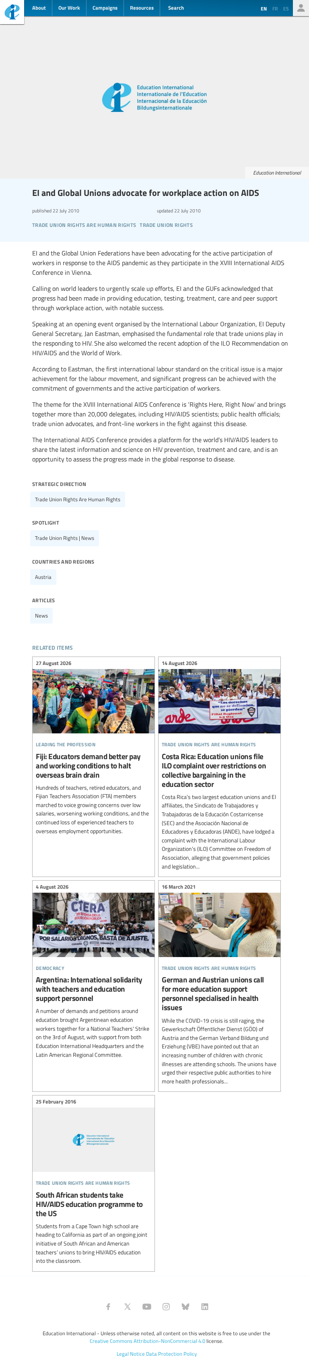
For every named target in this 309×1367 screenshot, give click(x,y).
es (286, 8)
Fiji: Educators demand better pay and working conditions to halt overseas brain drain (93, 748)
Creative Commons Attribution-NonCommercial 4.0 (147, 1340)
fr (275, 8)
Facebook (108, 1306)
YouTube (147, 1306)
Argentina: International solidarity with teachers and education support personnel (93, 972)
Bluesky (185, 1306)
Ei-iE (12, 13)
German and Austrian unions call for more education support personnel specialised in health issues (219, 985)
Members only (301, 8)
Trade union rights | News (64, 537)
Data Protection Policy (171, 1353)
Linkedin (205, 1306)
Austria (43, 577)
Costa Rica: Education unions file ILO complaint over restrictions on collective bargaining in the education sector (219, 766)
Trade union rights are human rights (77, 499)
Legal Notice (131, 1353)
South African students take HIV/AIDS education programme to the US (93, 1182)
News (41, 615)
